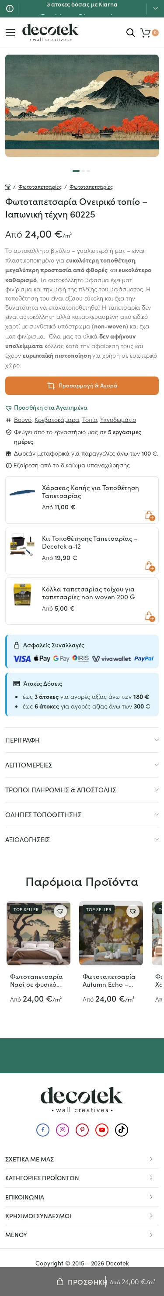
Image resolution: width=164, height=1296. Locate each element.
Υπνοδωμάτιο (118, 419)
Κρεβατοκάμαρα (57, 419)
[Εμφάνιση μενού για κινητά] (10, 33)
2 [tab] (83, 171)
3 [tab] (88, 171)
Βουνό (22, 419)
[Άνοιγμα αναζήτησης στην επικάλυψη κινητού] (130, 32)
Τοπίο (89, 419)
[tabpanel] (82, 106)
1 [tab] (76, 171)
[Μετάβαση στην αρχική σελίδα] (50, 32)
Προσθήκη (88, 1281)
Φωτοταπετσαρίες (40, 186)
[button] (46, 407)
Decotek (117, 1263)
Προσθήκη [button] (149, 515)
